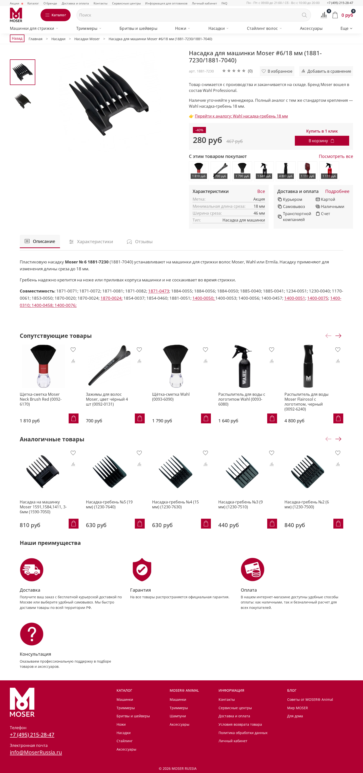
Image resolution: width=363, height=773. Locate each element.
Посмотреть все (336, 156)
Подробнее (337, 191)
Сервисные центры (126, 3)
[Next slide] (172, 101)
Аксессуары (311, 28)
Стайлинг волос (262, 28)
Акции (15, 3)
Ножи (180, 28)
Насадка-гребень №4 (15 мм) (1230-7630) (175, 504)
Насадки (216, 28)
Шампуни (178, 716)
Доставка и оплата (75, 3)
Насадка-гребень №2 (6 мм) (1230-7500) (306, 504)
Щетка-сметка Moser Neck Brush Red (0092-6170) (40, 399)
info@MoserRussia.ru (36, 752)
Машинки (125, 699)
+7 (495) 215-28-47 (340, 2)
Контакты (101, 3)
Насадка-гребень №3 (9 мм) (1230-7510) (240, 504)
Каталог (33, 3)
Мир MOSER (297, 707)
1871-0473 (158, 291)
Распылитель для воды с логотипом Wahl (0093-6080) (241, 399)
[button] (237, 71)
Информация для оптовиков (166, 3)
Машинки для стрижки (32, 28)
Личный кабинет (204, 3)
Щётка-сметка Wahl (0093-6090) (171, 397)
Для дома (295, 716)
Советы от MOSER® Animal (310, 699)
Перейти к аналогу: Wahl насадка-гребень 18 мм (241, 116)
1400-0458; (43, 305)
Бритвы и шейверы (138, 28)
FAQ (224, 3)
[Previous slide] (48, 101)
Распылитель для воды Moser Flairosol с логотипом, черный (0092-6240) (306, 402)
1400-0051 (294, 298)
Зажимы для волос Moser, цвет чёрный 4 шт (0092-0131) (107, 399)
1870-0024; (111, 298)
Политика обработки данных (243, 732)
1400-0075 (317, 298)
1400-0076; (66, 305)
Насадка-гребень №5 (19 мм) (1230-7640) (109, 504)
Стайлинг (125, 741)
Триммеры (86, 28)
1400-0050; (203, 298)
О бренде (50, 3)
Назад (17, 38)
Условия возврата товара (240, 724)
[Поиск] (304, 15)
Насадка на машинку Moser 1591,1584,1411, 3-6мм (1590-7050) (43, 507)
